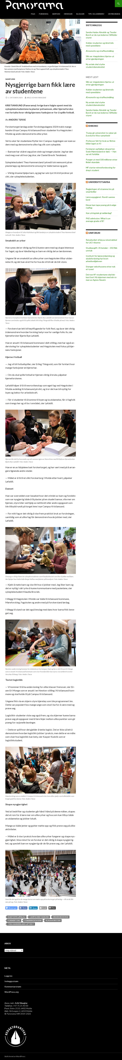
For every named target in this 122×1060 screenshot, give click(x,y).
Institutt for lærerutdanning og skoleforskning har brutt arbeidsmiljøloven (100, 258)
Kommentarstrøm (12, 986)
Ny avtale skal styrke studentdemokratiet (95, 65)
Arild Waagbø (21, 1003)
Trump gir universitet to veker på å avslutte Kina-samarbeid (101, 134)
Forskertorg (14, 920)
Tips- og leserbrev (96, 14)
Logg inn (8, 976)
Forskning (43, 14)
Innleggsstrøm (11, 981)
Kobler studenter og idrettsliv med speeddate (100, 44)
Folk (33, 14)
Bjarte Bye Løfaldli (16, 917)
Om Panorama (114, 14)
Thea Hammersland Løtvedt (21, 924)
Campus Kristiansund (39, 917)
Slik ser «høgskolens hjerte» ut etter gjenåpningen (100, 57)
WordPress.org (11, 992)
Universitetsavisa (99, 182)
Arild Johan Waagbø (36, 97)
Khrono (93, 126)
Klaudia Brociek (53, 920)
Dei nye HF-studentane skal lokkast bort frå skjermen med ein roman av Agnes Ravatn (101, 277)
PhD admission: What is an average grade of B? (98, 219)
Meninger (68, 14)
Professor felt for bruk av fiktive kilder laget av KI (100, 142)
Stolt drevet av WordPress (14, 1056)
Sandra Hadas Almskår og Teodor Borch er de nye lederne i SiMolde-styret (102, 35)
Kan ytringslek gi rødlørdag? (99, 213)
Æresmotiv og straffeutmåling (100, 51)
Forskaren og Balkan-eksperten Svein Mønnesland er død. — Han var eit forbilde (101, 151)
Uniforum (94, 233)
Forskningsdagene (33, 920)
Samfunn (56, 14)
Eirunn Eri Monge (60, 917)
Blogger (80, 14)
